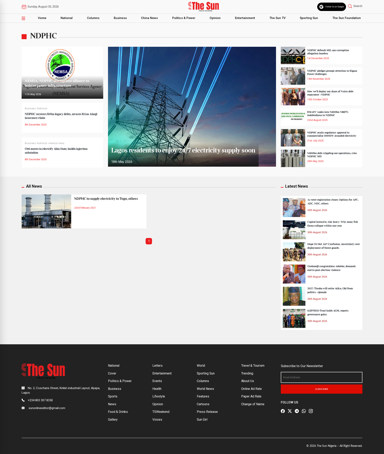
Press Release (207, 412)
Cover (112, 373)
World (201, 365)
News (112, 404)
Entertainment (245, 18)
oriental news (56, 143)
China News (149, 18)
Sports (112, 396)
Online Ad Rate (251, 389)
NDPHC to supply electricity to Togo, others (106, 198)
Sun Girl (202, 419)
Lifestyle (158, 396)
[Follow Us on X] (290, 411)
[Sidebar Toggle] (23, 18)
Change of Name (252, 404)
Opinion (215, 18)
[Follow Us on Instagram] (311, 411)
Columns (93, 18)
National (67, 18)
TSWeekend (160, 412)
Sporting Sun (309, 18)
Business (120, 18)
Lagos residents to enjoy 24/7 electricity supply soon (183, 151)
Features (203, 396)
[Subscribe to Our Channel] (297, 411)
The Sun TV (277, 18)
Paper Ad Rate (251, 396)
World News (205, 389)
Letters (157, 365)
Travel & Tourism (252, 365)
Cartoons (203, 404)
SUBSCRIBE (321, 389)
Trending (247, 373)
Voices (157, 419)
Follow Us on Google (334, 7)
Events (157, 381)
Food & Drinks (118, 412)
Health (156, 389)
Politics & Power (183, 18)
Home (42, 18)
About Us (247, 381)
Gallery (113, 419)
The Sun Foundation (346, 18)
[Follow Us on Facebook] (283, 411)
